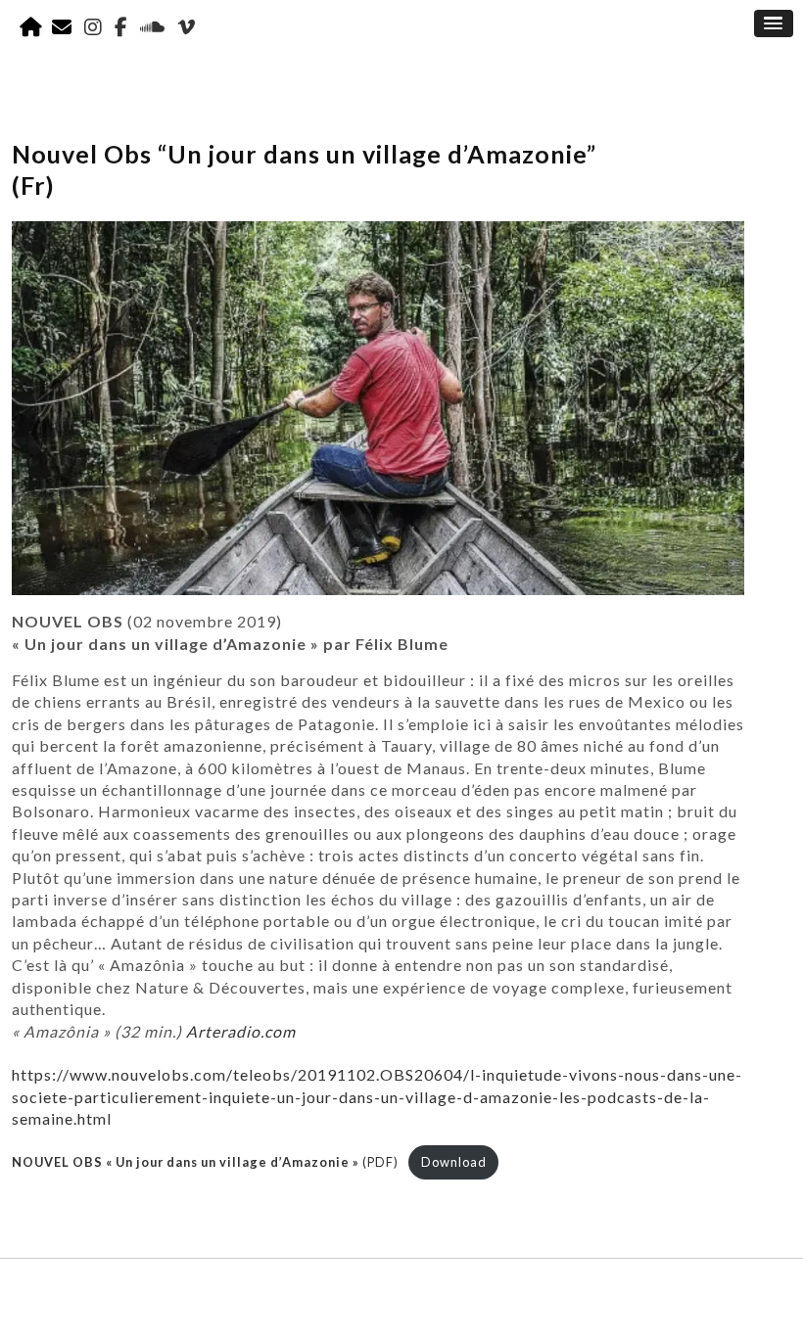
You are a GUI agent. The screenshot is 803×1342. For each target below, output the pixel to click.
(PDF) (205, 1162)
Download (454, 1162)
